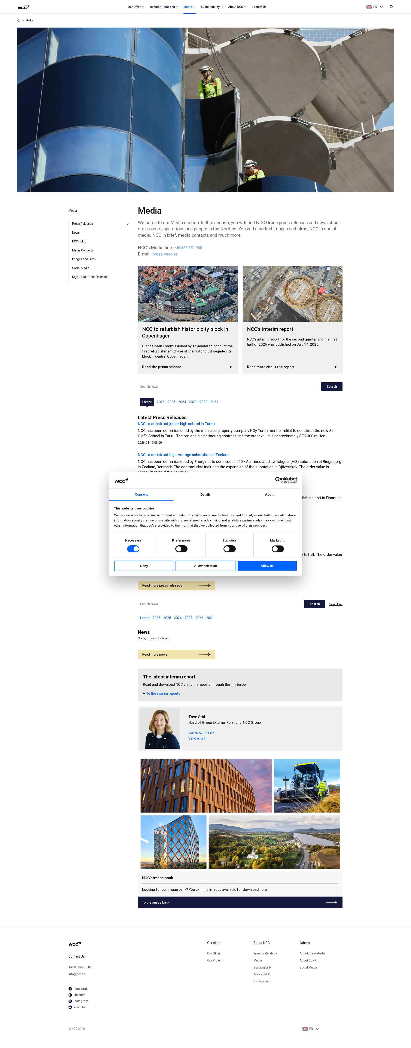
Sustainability (262, 967)
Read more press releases (162, 585)
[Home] (19, 20)
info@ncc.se (76, 974)
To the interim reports (163, 693)
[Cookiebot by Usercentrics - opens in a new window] (278, 480)
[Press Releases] (127, 223)
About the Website (312, 953)
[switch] (181, 549)
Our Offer (213, 953)
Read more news (154, 654)
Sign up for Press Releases (90, 277)
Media (257, 960)
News (76, 232)
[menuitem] (136, 7)
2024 (182, 402)
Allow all (267, 566)
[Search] (391, 7)
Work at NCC (261, 974)
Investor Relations (265, 953)
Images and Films (84, 259)
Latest (147, 402)
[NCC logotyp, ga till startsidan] (24, 6)
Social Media (80, 268)
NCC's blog (79, 241)
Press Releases (82, 223)
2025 (171, 402)
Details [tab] (205, 494)
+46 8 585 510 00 (80, 967)
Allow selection (205, 566)
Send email (196, 738)
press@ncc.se (165, 254)
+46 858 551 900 (188, 247)
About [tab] (269, 494)
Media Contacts (82, 250)
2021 (214, 402)
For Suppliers (262, 981)
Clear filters (335, 604)
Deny (144, 566)
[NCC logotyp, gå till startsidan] (136, 943)
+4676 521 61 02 (201, 733)
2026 (161, 402)
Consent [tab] (141, 494)
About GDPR (308, 960)
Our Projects (215, 960)
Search (332, 386)
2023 (193, 402)
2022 (203, 402)
